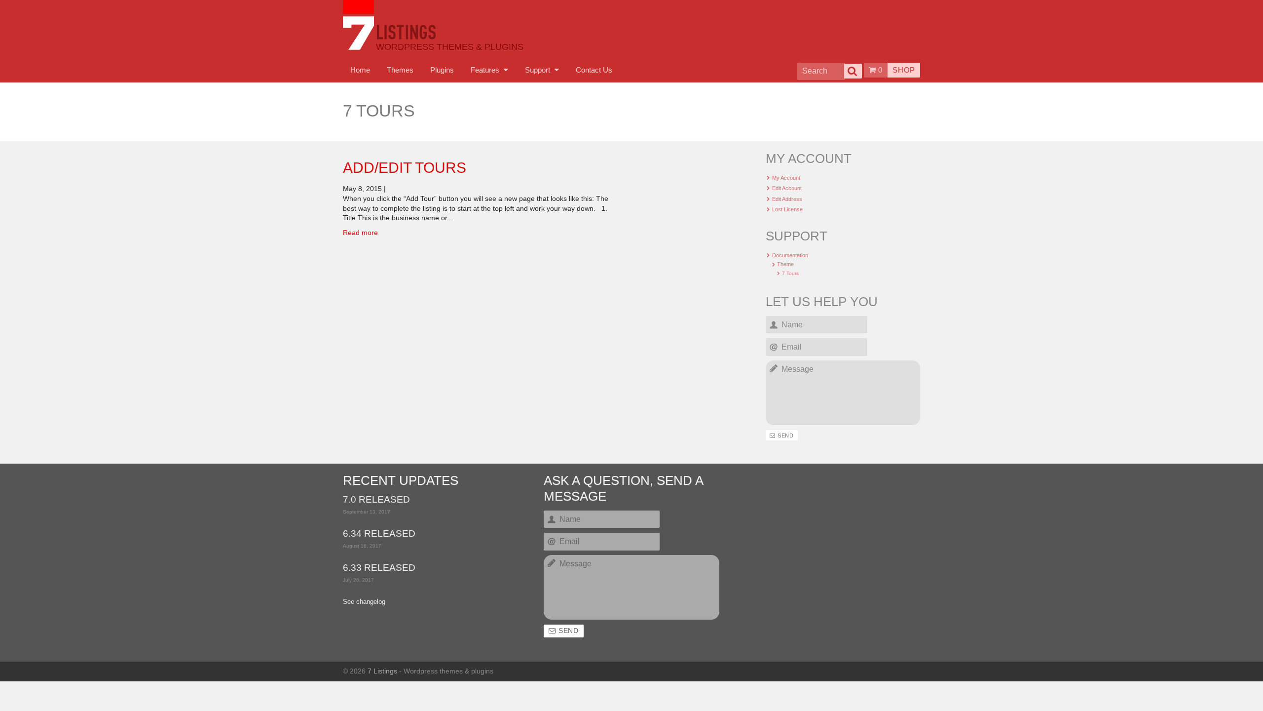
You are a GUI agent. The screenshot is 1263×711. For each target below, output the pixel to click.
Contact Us (594, 70)
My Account (786, 178)
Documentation (790, 255)
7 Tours (790, 273)
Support (538, 70)
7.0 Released (376, 500)
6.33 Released (379, 568)
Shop (903, 70)
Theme (785, 264)
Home (360, 70)
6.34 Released (379, 534)
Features (486, 70)
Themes (400, 70)
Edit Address (787, 199)
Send (785, 435)
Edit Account (787, 188)
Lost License (787, 209)
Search (853, 71)
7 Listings (382, 671)
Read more (360, 233)
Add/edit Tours (404, 167)
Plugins (442, 70)
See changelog (364, 601)
